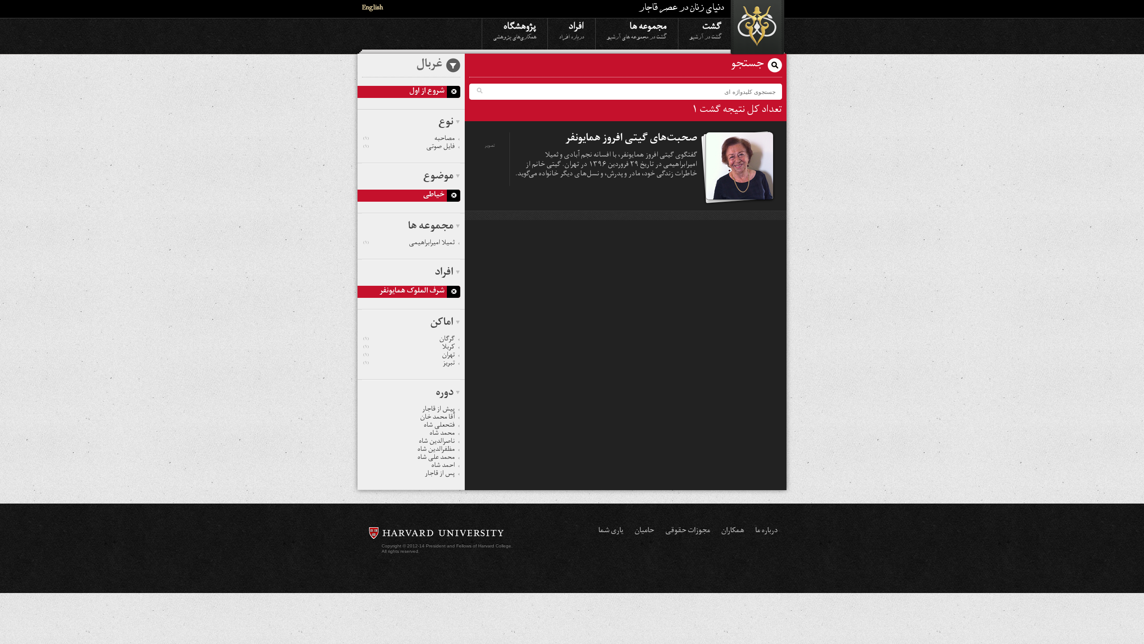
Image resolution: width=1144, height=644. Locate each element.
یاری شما (610, 531)
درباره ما (766, 531)
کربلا (409, 348)
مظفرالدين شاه (436, 450)
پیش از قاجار (438, 410)
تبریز (409, 364)
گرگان (409, 340)
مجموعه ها (637, 30)
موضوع (438, 177)
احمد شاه (443, 466)
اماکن (442, 323)
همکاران (732, 531)
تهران (409, 356)
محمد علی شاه (436, 458)
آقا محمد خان (437, 418)
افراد (571, 30)
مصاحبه (409, 140)
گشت (706, 30)
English (372, 8)
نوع (446, 123)
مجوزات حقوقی (687, 531)
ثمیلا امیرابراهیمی (409, 244)
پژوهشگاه (514, 30)
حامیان (644, 531)
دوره (445, 393)
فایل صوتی (409, 148)
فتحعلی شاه (439, 426)
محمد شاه (442, 434)
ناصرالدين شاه (437, 442)
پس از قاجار (440, 474)
